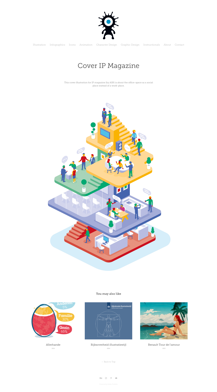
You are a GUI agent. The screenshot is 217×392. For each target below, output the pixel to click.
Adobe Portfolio (112, 384)
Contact (179, 44)
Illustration (39, 44)
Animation (85, 44)
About (167, 44)
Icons (72, 44)
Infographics (57, 44)
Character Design (106, 44)
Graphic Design (130, 44)
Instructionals (151, 44)
